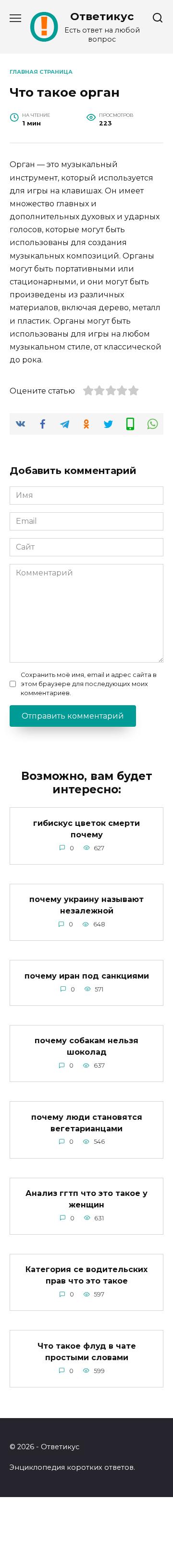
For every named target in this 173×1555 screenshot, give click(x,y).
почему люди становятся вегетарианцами (86, 1122)
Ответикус (102, 16)
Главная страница (41, 71)
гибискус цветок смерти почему (86, 828)
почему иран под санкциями (87, 975)
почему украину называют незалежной (86, 905)
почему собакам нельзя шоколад (86, 1046)
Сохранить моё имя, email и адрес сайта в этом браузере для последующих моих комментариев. (89, 684)
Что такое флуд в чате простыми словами (86, 1351)
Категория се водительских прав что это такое (86, 1275)
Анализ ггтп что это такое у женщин (86, 1199)
